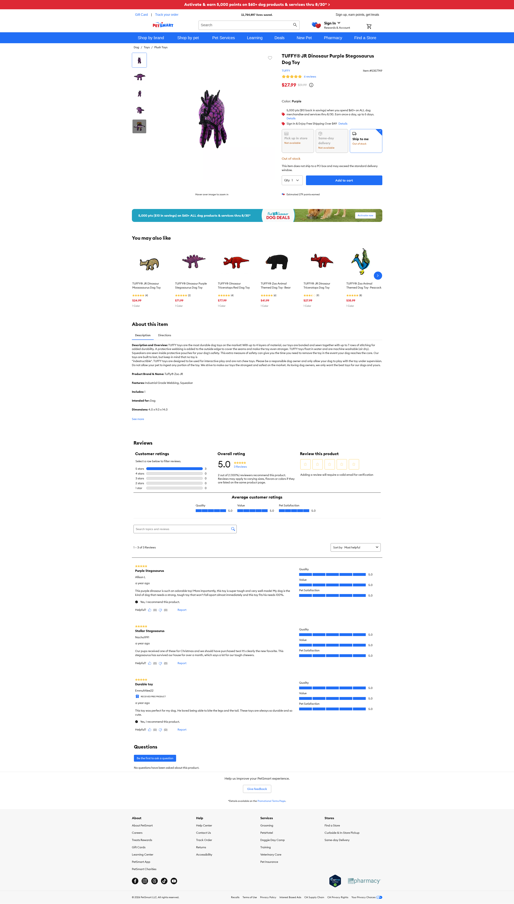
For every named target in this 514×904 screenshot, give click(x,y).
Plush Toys (160, 47)
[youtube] (174, 881)
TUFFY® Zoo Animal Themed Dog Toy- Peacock (364, 285)
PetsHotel (266, 833)
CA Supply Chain (314, 897)
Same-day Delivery (337, 840)
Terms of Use (250, 897)
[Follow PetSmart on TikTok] (164, 881)
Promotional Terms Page (271, 800)
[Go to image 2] (139, 76)
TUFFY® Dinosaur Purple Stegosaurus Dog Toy (191, 285)
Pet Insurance (269, 862)
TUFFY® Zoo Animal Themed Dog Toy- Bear (276, 285)
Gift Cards (138, 847)
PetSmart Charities (144, 869)
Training (265, 847)
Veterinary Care (270, 854)
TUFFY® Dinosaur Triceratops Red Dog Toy (234, 285)
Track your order (166, 14)
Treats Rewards (142, 840)
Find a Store (332, 825)
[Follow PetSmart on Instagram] (145, 881)
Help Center (204, 825)
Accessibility (204, 854)
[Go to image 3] (139, 93)
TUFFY (286, 70)
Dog (136, 47)
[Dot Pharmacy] (364, 881)
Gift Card (141, 14)
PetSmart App (141, 862)
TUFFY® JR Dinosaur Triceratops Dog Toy (317, 285)
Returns (201, 847)
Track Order (204, 840)
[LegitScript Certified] (335, 881)
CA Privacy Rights (337, 897)
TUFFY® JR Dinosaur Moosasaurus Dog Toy (146, 285)
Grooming (266, 825)
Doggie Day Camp (272, 840)
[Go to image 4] (139, 109)
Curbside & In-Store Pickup (342, 833)
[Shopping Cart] (374, 27)
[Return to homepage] (163, 24)
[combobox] (249, 25)
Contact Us (203, 833)
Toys (147, 47)
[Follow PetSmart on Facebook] (135, 881)
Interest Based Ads (290, 897)
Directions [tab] (164, 335)
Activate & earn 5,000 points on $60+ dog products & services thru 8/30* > (257, 4)
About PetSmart (142, 825)
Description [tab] (142, 335)
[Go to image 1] (139, 60)
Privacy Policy (268, 897)
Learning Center (142, 854)
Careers (137, 833)
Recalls (235, 897)
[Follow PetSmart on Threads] (154, 881)
